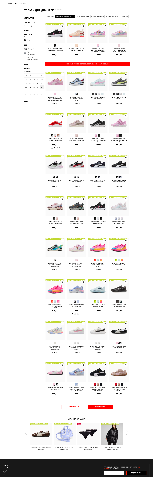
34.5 (26, 91)
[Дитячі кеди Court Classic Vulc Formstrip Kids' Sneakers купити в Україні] (76, 330)
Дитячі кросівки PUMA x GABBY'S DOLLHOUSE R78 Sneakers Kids (76, 389)
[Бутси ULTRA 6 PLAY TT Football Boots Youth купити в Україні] (119, 247)
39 (37, 95)
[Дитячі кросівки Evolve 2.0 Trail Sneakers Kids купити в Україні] (55, 206)
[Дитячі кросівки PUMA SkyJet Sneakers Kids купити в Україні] (119, 289)
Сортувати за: (50, 16)
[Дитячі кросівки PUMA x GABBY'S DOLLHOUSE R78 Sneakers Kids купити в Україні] (76, 372)
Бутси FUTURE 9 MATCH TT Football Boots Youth (76, 49)
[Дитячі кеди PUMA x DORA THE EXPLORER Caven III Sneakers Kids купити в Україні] (119, 33)
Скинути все (27, 37)
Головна (9, 3)
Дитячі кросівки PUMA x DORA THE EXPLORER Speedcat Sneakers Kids (55, 98)
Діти (16, 3)
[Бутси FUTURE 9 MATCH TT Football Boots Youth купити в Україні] (76, 33)
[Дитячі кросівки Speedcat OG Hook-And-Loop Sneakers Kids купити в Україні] (97, 372)
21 (34, 75)
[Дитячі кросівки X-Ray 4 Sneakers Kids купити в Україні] (55, 164)
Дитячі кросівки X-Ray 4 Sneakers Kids (55, 180)
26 (34, 79)
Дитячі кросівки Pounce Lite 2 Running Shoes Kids (55, 49)
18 (41, 95)
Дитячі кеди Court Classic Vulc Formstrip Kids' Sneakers (76, 347)
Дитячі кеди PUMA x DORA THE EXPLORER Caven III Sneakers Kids (119, 50)
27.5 (42, 79)
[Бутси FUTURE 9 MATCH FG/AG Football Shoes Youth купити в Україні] (55, 289)
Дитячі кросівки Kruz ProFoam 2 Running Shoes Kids (98, 140)
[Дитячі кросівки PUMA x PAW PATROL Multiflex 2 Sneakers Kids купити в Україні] (55, 247)
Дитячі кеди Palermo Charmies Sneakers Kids (76, 139)
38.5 (34, 95)
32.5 (34, 87)
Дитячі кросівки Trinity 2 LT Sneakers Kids (119, 222)
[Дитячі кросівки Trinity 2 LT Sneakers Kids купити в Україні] (119, 206)
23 (41, 75)
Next (127, 432)
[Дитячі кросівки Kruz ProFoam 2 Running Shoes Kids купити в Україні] (97, 123)
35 (30, 91)
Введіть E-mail (108, 472)
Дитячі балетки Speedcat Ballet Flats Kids (119, 346)
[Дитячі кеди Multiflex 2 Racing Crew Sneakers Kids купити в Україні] (76, 81)
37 (41, 91)
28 (26, 83)
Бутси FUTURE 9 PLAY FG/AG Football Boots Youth (97, 264)
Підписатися (136, 473)
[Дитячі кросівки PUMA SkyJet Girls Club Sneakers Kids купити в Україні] (55, 330)
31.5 (26, 87)
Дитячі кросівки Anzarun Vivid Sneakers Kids (97, 180)
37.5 (26, 95)
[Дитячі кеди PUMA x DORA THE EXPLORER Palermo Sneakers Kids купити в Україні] (97, 33)
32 (30, 87)
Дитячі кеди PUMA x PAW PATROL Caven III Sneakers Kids (76, 264)
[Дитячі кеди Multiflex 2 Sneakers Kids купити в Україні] (97, 81)
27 (37, 79)
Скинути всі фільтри (30, 26)
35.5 (34, 91)
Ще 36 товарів (74, 407)
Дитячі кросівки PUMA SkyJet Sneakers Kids (119, 305)
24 (26, 79)
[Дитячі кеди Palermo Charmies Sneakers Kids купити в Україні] (76, 123)
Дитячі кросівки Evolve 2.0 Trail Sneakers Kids (55, 222)
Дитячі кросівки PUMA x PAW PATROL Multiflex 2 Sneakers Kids (55, 264)
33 (37, 87)
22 (37, 75)
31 (41, 83)
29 (34, 83)
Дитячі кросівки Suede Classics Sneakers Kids (55, 139)
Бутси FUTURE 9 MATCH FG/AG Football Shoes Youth (55, 306)
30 (37, 83)
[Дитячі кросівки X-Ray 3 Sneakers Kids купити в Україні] (76, 289)
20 (30, 75)
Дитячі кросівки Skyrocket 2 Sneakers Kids (98, 222)
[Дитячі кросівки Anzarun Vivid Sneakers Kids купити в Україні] (97, 164)
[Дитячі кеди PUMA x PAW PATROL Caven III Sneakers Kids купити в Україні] (76, 247)
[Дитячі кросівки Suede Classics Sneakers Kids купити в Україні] (55, 123)
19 (26, 75)
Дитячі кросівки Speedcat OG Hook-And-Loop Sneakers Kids (97, 389)
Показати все (100, 407)
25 (30, 79)
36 (37, 91)
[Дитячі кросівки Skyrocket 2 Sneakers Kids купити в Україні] (97, 206)
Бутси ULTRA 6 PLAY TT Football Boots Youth (119, 263)
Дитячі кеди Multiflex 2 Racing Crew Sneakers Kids (76, 98)
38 (30, 95)
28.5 (30, 83)
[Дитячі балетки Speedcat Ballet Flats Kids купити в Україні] (119, 330)
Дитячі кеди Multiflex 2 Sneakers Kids (98, 97)
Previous (25, 432)
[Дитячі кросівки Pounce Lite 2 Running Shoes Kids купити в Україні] (55, 33)
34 (41, 87)
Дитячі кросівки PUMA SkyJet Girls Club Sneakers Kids (55, 347)
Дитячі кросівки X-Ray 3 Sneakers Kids (76, 305)
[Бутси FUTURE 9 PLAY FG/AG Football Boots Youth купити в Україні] (97, 247)
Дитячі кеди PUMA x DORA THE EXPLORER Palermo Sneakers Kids (98, 50)
